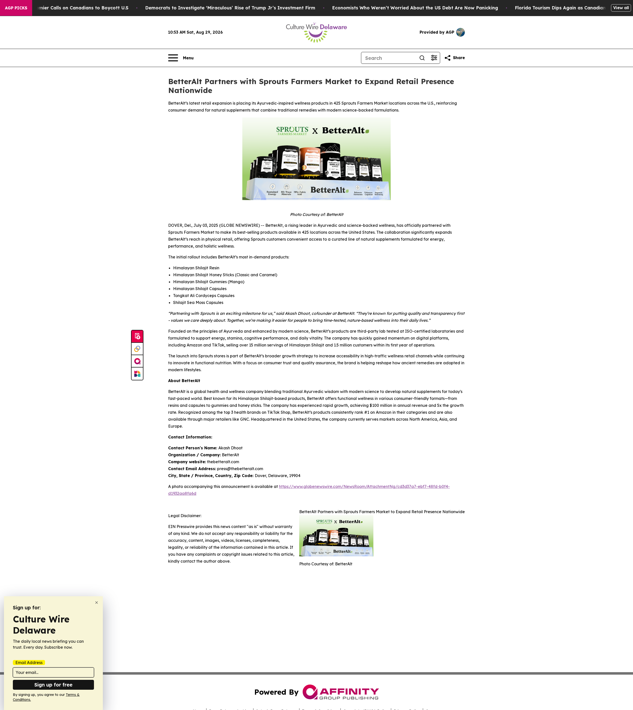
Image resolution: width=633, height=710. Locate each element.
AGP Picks (16, 7)
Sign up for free (53, 685)
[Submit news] (137, 336)
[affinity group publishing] (137, 361)
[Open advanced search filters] (434, 58)
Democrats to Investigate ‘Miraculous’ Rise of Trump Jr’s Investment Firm (230, 8)
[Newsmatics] (137, 373)
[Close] (96, 602)
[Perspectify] (137, 349)
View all (621, 7)
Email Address (29, 662)
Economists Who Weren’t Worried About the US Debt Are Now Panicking (415, 8)
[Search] (422, 58)
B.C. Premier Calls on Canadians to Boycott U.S (75, 8)
